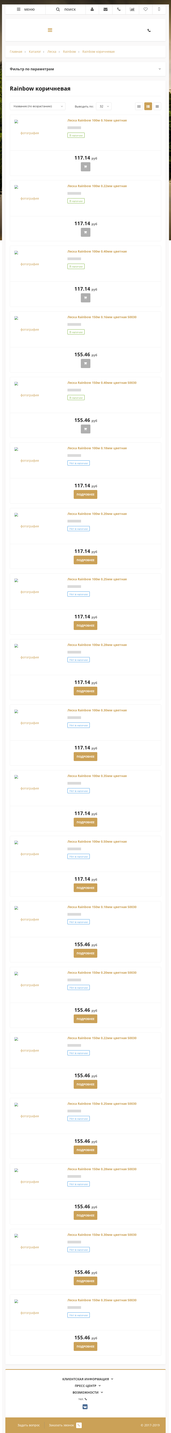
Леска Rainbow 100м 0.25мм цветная (97, 579)
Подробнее (85, 494)
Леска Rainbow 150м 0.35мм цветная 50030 (101, 1300)
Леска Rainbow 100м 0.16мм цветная (97, 120)
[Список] (148, 106)
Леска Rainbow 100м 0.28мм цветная (97, 645)
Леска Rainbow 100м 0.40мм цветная (97, 251)
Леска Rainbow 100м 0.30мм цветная (97, 710)
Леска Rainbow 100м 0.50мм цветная (97, 841)
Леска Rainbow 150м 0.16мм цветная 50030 (101, 317)
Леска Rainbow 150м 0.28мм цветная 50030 (101, 1169)
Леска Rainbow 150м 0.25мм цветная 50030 (101, 1103)
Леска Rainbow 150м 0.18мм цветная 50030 (101, 907)
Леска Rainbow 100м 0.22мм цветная (97, 186)
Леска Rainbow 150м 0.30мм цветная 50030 (101, 1235)
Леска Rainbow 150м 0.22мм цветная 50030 (101, 1038)
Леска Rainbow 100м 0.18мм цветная (97, 448)
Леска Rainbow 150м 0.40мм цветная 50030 (101, 383)
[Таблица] (157, 106)
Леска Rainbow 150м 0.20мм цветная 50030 (101, 972)
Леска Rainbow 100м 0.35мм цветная (97, 776)
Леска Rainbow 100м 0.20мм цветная (97, 514)
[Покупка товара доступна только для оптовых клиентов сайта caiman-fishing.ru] (85, 166)
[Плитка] (139, 106)
